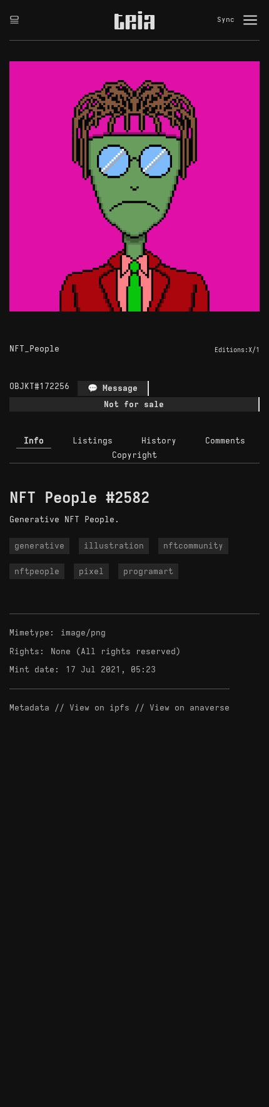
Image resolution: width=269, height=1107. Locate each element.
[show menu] (250, 20)
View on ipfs (99, 707)
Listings (93, 440)
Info (34, 440)
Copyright (134, 455)
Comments (225, 440)
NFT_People (34, 348)
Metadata (29, 707)
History (158, 440)
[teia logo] (134, 20)
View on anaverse (190, 707)
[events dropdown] (14, 20)
